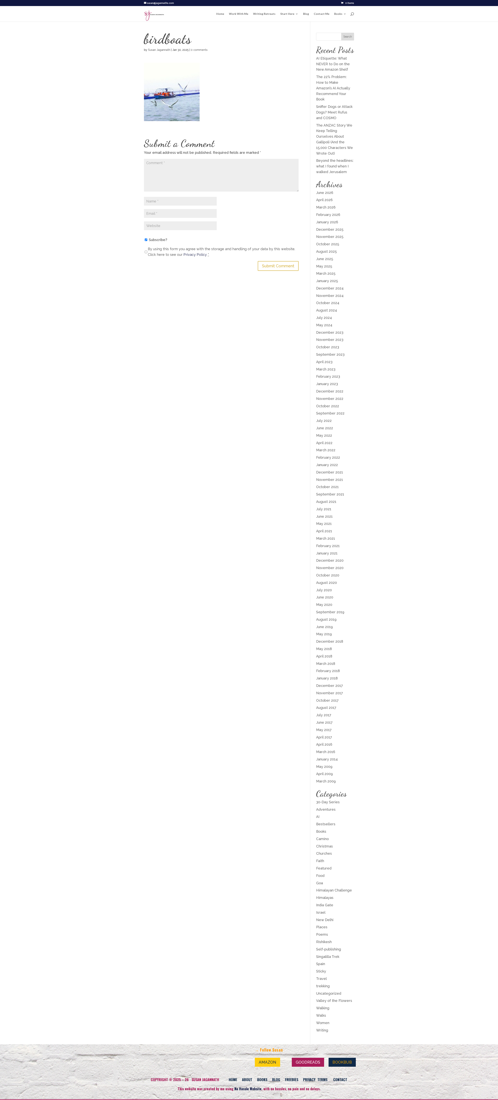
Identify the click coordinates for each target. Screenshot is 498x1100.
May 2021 (324, 524)
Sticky (321, 971)
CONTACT (340, 1079)
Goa (319, 883)
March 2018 (325, 664)
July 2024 (324, 318)
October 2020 (327, 575)
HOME (233, 1079)
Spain (320, 964)
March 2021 (325, 538)
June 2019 (324, 627)
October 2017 (327, 700)
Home (220, 13)
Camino (322, 839)
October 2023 (327, 347)
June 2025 (324, 259)
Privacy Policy (195, 255)
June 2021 (324, 516)
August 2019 (326, 619)
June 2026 (324, 193)
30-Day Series (328, 802)
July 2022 (324, 421)
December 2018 (329, 641)
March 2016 (325, 752)
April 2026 (324, 200)
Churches (324, 853)
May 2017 (324, 730)
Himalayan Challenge (334, 890)
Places (321, 927)
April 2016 (324, 744)
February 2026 (328, 215)
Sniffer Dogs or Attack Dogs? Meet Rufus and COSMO (334, 112)
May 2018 (324, 649)
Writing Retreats (264, 13)
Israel (320, 912)
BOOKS (262, 1079)
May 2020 (324, 605)
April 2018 (324, 656)
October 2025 (327, 244)
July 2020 (324, 590)
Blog (306, 13)
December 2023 (329, 332)
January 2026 (327, 222)
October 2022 (327, 406)
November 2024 (330, 296)
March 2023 (325, 369)
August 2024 (326, 310)
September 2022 (330, 413)
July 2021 (323, 509)
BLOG (276, 1079)
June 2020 (324, 597)
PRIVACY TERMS (315, 1079)
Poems (322, 934)
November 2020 (330, 568)
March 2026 (326, 207)
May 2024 (324, 325)
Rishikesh (324, 942)
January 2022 (327, 465)
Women (322, 1023)
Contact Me (321, 13)
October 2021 (327, 487)
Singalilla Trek (327, 957)
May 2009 (324, 767)
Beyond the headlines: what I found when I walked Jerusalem (334, 166)
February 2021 (328, 546)
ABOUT (247, 1079)
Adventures (326, 809)
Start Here (287, 13)
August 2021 (326, 502)
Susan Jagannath (159, 49)
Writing (322, 1030)
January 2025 (327, 281)
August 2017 (326, 708)
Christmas (324, 846)
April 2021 (324, 531)
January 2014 (327, 759)
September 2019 (330, 612)
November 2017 (329, 693)
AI (317, 817)
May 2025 (324, 266)
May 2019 (324, 634)
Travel (321, 979)
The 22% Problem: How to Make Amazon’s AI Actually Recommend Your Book (333, 88)
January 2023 (327, 384)
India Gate (324, 905)
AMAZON (267, 1062)
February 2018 (328, 671)
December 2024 (330, 288)
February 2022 (328, 457)
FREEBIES (291, 1079)
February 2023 (328, 376)
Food (320, 876)
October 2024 (327, 303)
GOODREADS (308, 1062)
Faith (320, 861)
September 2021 (330, 494)
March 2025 (325, 273)
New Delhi (324, 920)
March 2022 (325, 450)
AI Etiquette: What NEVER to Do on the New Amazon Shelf (333, 64)
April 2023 (324, 362)
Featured (323, 868)
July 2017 (323, 715)
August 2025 (326, 251)
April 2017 (324, 737)
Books (338, 13)
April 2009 (324, 774)
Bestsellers (325, 824)
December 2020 (330, 560)
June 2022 (324, 428)
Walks (321, 1015)
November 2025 (329, 237)
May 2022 (324, 435)
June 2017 (324, 722)
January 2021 (327, 553)
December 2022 (329, 391)
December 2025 (329, 229)
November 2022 (329, 399)
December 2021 (329, 472)
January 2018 (327, 678)
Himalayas (324, 898)
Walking (322, 1008)
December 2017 (329, 686)
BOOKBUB (342, 1062)
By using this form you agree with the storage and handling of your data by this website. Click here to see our (221, 252)
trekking (323, 986)
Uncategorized (328, 993)
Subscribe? (157, 240)
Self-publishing (328, 949)
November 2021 (329, 480)
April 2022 (324, 443)
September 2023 (330, 354)
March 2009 (326, 781)
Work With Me (238, 13)
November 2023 (329, 340)
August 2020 (326, 583)
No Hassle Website (247, 1088)
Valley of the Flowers (334, 1001)
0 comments (199, 49)
